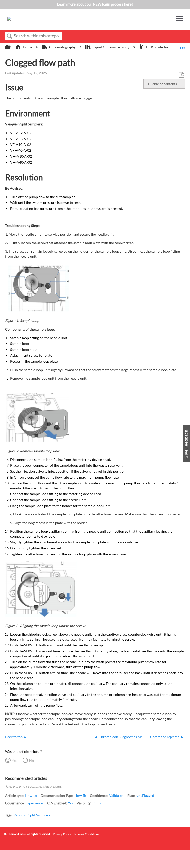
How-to (31, 795)
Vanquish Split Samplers (31, 815)
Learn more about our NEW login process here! (95, 4)
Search (9, 36)
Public (97, 803)
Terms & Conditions (86, 834)
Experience (34, 803)
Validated (116, 795)
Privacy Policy (62, 834)
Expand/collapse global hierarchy (11, 47)
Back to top (14, 737)
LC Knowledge (157, 47)
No (31, 760)
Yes (14, 760)
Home (27, 47)
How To (80, 795)
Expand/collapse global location (182, 46)
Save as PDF (181, 75)
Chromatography (62, 47)
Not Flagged (145, 795)
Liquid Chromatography (111, 47)
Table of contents (164, 84)
